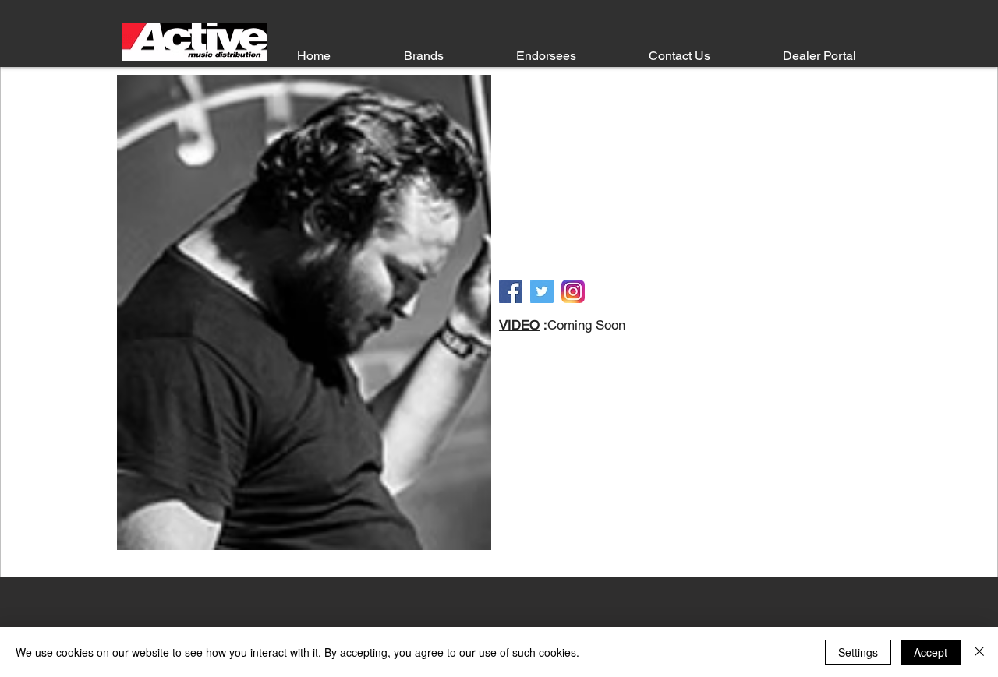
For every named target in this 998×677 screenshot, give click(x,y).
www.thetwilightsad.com (640, 260)
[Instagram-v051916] (573, 291)
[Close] (979, 652)
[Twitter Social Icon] (542, 291)
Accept (930, 652)
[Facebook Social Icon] (510, 291)
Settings (858, 652)
